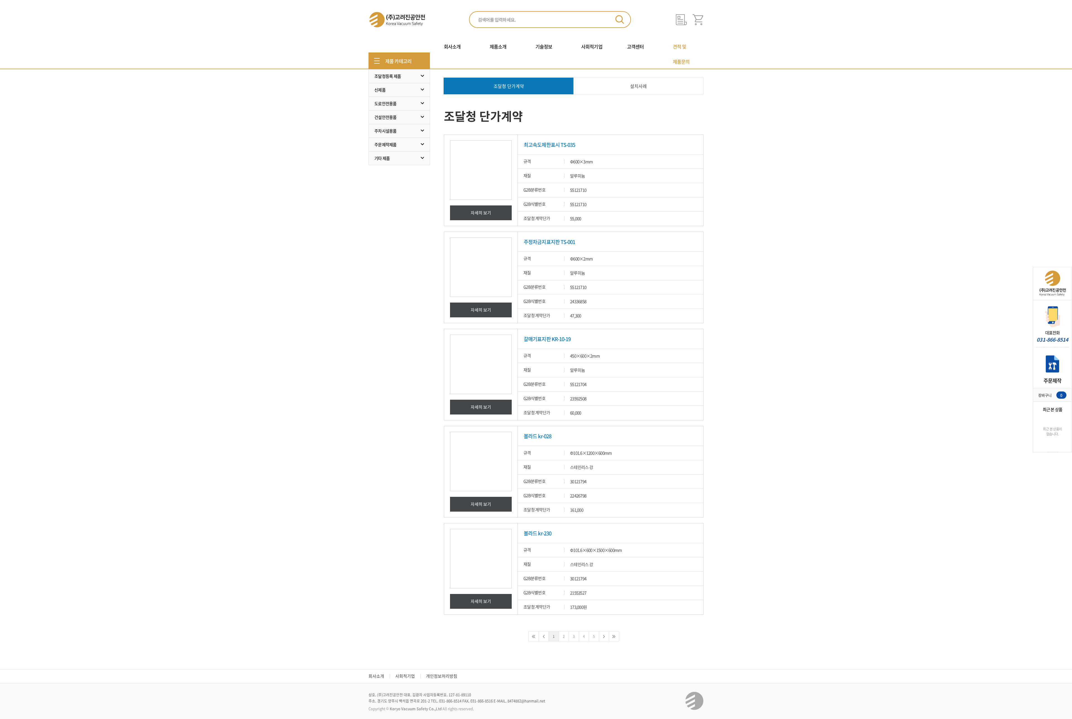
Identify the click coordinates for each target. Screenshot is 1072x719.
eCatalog (681, 19)
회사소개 (376, 676)
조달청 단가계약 (509, 86)
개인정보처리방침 (441, 676)
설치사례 (638, 86)
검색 (620, 19)
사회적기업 (405, 676)
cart (698, 19)
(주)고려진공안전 (396, 19)
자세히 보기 (481, 213)
